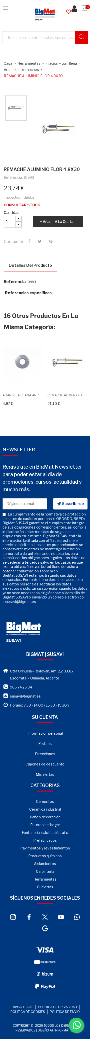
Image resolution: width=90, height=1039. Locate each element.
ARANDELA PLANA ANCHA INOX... (22, 395)
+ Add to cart (17, 379)
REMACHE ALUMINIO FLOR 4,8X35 (68, 395)
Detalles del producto (30, 265)
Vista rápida (28, 379)
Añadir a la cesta (58, 221)
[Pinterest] (51, 241)
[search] (81, 37)
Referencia (15, 282)
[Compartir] (29, 241)
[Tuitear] (40, 241)
